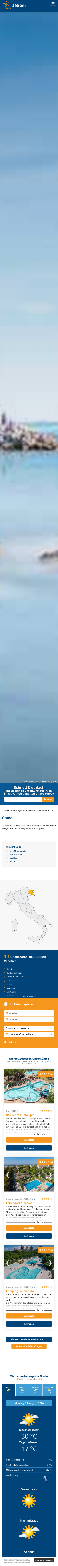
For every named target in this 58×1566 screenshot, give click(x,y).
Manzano (10, 988)
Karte (13, 861)
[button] (29, 1028)
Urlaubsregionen (17, 810)
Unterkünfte (16, 854)
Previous (7, 1086)
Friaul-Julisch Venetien (37, 810)
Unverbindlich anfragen (29, 1346)
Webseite (29, 1139)
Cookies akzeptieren (44, 1560)
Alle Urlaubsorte (18, 851)
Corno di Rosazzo (14, 976)
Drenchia (10, 980)
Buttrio (9, 969)
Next (50, 1086)
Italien (5, 810)
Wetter (13, 858)
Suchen (49, 799)
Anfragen (29, 1147)
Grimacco (10, 984)
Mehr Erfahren (7, 1564)
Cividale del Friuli (14, 972)
